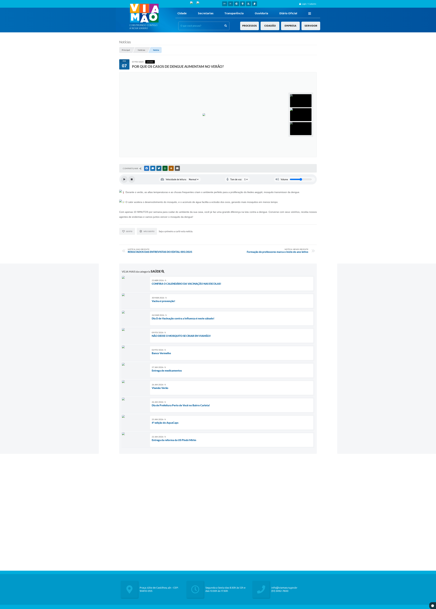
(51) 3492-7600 (279, 591)
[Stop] (131, 179)
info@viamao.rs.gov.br (284, 588)
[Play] (124, 179)
